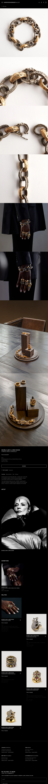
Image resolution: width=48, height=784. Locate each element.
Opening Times (4, 752)
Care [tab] (13, 474)
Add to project (5, 470)
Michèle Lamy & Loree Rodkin (11, 450)
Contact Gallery (11, 752)
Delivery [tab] (16, 474)
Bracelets (4, 6)
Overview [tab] (3, 474)
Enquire (24, 466)
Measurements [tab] (9, 474)
